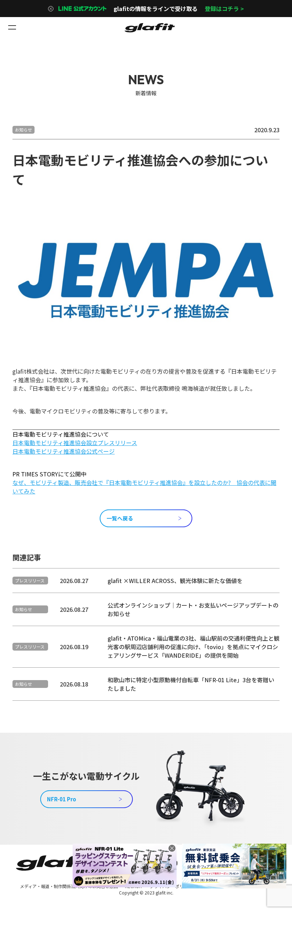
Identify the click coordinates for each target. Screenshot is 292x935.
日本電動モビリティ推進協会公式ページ (63, 451)
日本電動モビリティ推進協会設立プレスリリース (74, 442)
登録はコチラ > (224, 8)
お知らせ (23, 130)
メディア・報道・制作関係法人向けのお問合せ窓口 (69, 886)
